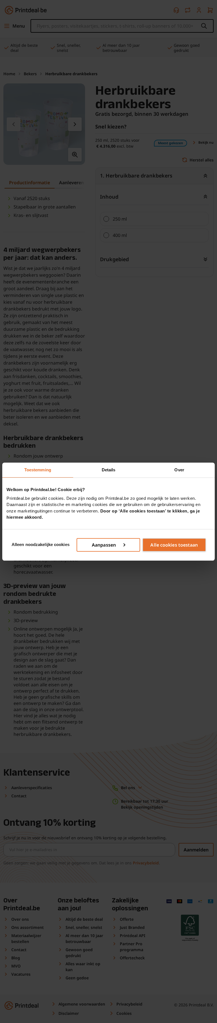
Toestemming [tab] (37, 469)
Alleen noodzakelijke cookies (41, 544)
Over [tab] (179, 469)
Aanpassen (104, 545)
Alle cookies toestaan (174, 545)
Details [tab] (109, 469)
